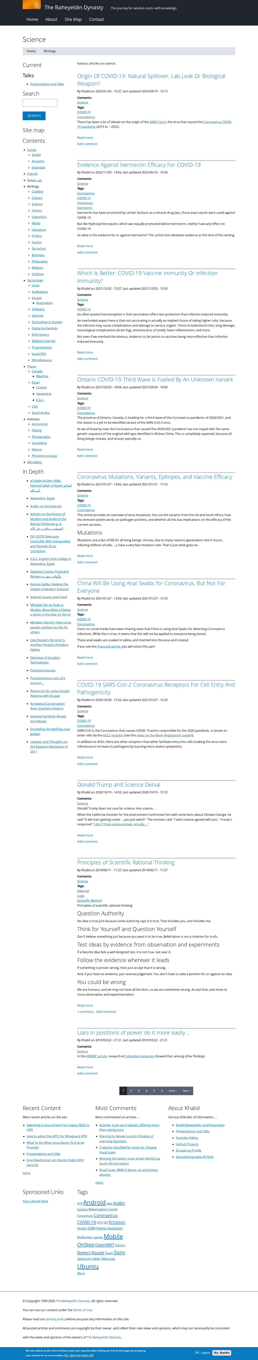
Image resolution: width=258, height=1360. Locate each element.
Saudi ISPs (39, 354)
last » (186, 1091)
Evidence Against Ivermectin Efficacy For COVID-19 (139, 164)
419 (79, 1203)
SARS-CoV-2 (158, 122)
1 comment (85, 1012)
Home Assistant (109, 1228)
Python (120, 1245)
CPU (100, 1222)
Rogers (84, 1253)
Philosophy (40, 261)
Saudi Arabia (41, 413)
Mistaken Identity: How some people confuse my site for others (50, 627)
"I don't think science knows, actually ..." (121, 824)
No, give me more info (79, 1355)
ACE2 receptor (113, 735)
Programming (42, 347)
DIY (106, 1222)
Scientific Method (89, 900)
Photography (41, 437)
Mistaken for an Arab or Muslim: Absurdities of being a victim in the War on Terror (50, 610)
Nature (37, 449)
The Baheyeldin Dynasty (73, 1301)
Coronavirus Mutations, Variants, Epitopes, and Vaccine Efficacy (154, 476)
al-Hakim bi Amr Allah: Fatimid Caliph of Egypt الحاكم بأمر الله (51, 485)
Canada (37, 371)
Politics (37, 236)
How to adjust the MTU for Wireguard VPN (57, 1136)
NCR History (40, 335)
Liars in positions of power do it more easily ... (134, 1032)
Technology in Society (47, 322)
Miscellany (34, 462)
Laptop (98, 1237)
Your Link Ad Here (35, 1201)
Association (44, 303)
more (26, 1173)
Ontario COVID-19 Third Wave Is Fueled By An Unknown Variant (155, 379)
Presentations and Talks (47, 84)
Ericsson (117, 1222)
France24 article (108, 646)
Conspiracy (85, 203)
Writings (50, 51)
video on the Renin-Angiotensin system (164, 735)
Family (31, 150)
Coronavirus (86, 117)
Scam (109, 1253)
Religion (37, 268)
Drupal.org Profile (188, 1150)
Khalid (36, 155)
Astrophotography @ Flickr (195, 1157)
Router (98, 1253)
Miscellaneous (42, 360)
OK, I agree (202, 1352)
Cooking (37, 191)
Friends (32, 174)
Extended (38, 167)
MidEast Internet (43, 341)
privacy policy (55, 1319)
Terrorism (39, 248)
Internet (37, 315)
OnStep (85, 1244)
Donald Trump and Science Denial (118, 784)
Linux (35, 285)
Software (38, 309)
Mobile (113, 1236)
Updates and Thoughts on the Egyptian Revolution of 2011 (49, 746)
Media (36, 223)
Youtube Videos (187, 1138)
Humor (37, 242)
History (37, 210)
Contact (96, 19)
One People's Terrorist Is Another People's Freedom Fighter (49, 645)
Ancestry (38, 161)
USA (35, 406)
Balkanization (97, 1209)
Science (82, 102)
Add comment (87, 144)
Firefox (82, 1228)
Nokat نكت (34, 180)
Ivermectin (84, 208)
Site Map (73, 19)
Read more (85, 138)
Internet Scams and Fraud (48, 597)
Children (38, 274)
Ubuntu (88, 1266)
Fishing (37, 430)
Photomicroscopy (44, 456)
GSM (91, 1228)
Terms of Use (82, 1310)
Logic (81, 896)
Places (31, 366)
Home (32, 19)
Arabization (40, 292)
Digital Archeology (45, 328)
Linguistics (39, 217)
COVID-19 (84, 112)
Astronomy (40, 424)
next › (173, 1091)
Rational (83, 891)
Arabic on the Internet (46, 506)
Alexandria (43, 394)
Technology (35, 280)
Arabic (119, 1203)
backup (82, 1209)
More (81, 1273)
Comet (112, 1209)
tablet (96, 1259)
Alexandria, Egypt (42, 498)
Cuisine (41, 387)
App (109, 1203)
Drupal (37, 298)
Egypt (36, 382)
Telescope (108, 1259)
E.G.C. (40, 400)
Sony (119, 1252)
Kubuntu (84, 1237)
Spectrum (84, 1259)
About (51, 19)
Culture (37, 198)
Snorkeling (39, 443)
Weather (42, 376)
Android (94, 1202)
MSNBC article (97, 1056)
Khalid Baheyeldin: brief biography (200, 1125)
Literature (39, 230)
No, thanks (221, 1352)
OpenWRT (104, 1245)
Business (38, 255)
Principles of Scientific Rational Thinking (126, 862)
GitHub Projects (187, 1144)
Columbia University (139, 1056)
